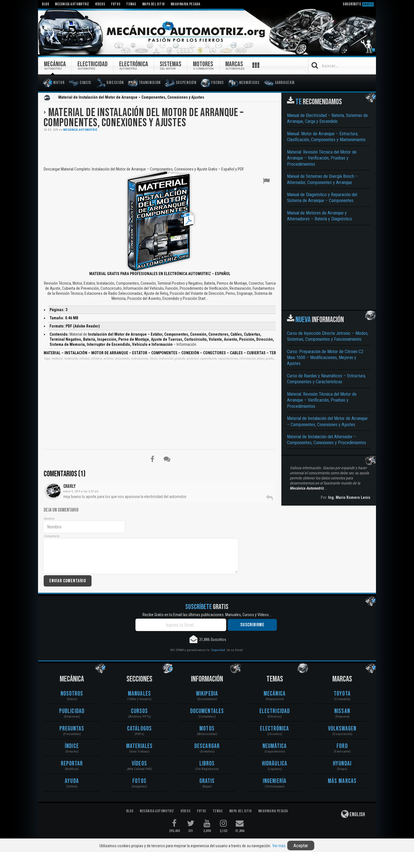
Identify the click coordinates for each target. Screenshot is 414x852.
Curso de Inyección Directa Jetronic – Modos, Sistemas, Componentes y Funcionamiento (327, 336)
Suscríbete (358, 4)
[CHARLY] (54, 490)
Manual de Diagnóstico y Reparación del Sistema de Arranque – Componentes (322, 197)
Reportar (72, 763)
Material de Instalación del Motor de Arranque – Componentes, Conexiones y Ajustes (144, 118)
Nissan (342, 711)
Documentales (207, 711)
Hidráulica (274, 763)
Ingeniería (274, 781)
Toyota (342, 694)
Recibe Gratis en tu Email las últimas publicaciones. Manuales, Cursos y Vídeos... (207, 614)
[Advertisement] (160, 148)
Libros (207, 763)
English (357, 814)
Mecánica (275, 694)
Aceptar (300, 845)
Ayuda (72, 781)
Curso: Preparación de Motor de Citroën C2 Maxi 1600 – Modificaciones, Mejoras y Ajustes (325, 357)
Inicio (47, 98)
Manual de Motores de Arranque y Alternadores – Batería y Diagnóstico (319, 216)
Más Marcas (342, 781)
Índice (72, 746)
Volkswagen (342, 729)
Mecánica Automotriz (80, 130)
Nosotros (72, 694)
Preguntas (71, 729)
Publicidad (71, 711)
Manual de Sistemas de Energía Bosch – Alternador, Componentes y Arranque (322, 179)
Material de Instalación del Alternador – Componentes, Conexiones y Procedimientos (326, 439)
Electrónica (274, 729)
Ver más (279, 846)
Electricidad (274, 711)
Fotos (139, 781)
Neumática (274, 746)
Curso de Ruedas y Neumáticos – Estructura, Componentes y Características (326, 378)
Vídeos (139, 763)
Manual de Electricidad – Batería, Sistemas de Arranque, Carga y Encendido (327, 118)
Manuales (139, 694)
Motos (207, 729)
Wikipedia (207, 694)
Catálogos (139, 729)
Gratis (207, 781)
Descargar (207, 746)
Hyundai (342, 763)
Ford (342, 746)
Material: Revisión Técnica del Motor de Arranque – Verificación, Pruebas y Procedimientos (322, 158)
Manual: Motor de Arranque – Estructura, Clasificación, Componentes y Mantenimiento (326, 136)
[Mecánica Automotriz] (207, 32)
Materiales (139, 746)
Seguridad (218, 650)
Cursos (139, 711)
